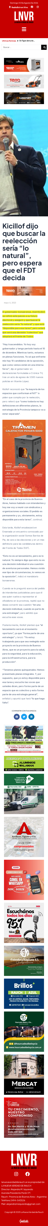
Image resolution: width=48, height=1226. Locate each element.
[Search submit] (45, 47)
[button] (24, 29)
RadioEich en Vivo (20, 7)
